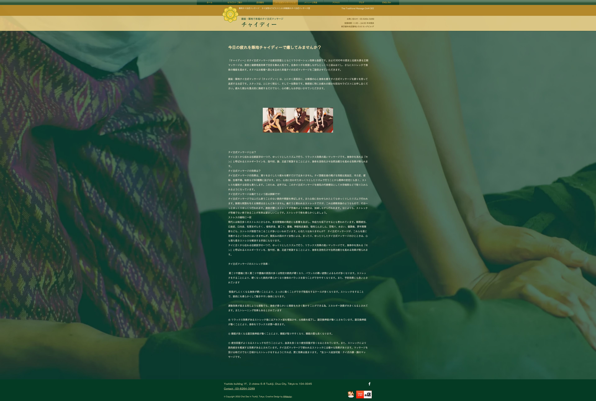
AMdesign (287, 396)
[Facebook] (369, 384)
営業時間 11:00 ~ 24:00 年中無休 (359, 23)
